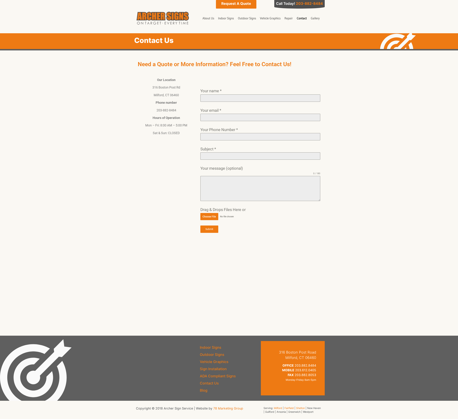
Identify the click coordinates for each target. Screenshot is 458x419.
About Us (208, 18)
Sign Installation (213, 369)
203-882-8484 (309, 3)
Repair (288, 18)
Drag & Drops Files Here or (223, 209)
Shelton (300, 408)
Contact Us (209, 383)
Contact (302, 18)
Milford (278, 408)
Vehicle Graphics (270, 18)
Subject (208, 149)
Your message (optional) (221, 168)
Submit (209, 229)
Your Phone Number (219, 130)
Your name (210, 91)
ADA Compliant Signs (218, 376)
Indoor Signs (226, 18)
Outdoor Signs (247, 18)
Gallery (315, 18)
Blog (203, 390)
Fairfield (289, 408)
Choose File (209, 216)
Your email (210, 110)
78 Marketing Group (228, 408)
